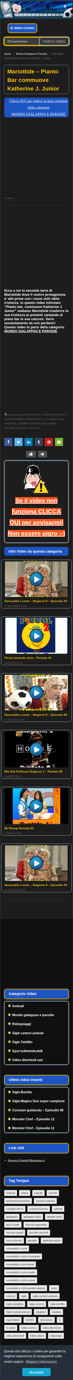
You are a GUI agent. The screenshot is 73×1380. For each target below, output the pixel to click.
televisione (46, 1320)
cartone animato (45, 1201)
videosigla (56, 1335)
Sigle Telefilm (22, 1042)
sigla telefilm (57, 1304)
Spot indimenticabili (27, 1051)
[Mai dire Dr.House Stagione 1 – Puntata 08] (36, 749)
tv (60, 1320)
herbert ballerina (35, 419)
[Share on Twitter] (18, 442)
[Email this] (59, 442)
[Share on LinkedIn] (29, 442)
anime (24, 1193)
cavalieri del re (14, 1209)
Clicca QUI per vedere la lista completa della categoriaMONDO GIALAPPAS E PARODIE (38, 107)
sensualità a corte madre (20, 1272)
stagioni (56, 1312)
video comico (29, 1328)
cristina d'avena (38, 1209)
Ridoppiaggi (21, 1024)
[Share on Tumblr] (39, 442)
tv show (10, 1328)
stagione (41, 1312)
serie (54, 1288)
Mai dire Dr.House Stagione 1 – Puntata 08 (33, 771)
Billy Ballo (34, 414)
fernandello (18, 419)
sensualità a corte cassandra (23, 1256)
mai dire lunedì (14, 1232)
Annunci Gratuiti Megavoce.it (26, 1160)
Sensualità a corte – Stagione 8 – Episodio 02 (35, 601)
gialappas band (32, 1216)
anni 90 (53, 1193)
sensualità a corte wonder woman (25, 1288)
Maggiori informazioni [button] (41, 1361)
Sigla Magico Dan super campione (38, 1101)
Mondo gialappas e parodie (31, 53)
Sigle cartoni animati (27, 1033)
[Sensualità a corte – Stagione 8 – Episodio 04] (36, 863)
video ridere (37, 1335)
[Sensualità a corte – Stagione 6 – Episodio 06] (36, 692)
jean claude (12, 1224)
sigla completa (14, 1304)
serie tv (10, 1296)
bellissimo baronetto (18, 1201)
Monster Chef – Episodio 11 (33, 1128)
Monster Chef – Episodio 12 (33, 1119)
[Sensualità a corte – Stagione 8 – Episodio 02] (36, 579)
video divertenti (15, 1335)
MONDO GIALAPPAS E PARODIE (30, 331)
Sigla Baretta (22, 1092)
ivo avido (50, 419)
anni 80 (38, 1193)
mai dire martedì (38, 1232)
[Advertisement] (36, 158)
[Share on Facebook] (8, 442)
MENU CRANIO (23, 28)
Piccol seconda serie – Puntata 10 (27, 657)
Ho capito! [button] (36, 1372)
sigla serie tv (36, 1304)
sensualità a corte (16, 1248)
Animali (18, 1006)
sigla (24, 1296)
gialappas (11, 1216)
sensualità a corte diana (20, 1264)
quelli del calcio (51, 1240)
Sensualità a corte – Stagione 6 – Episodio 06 (35, 714)
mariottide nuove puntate (43, 423)
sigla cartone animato (45, 1296)
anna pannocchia (18, 414)
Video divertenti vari (27, 1060)
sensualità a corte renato (20, 1280)
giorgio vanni (54, 1216)
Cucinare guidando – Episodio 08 (37, 1110)
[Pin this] (49, 442)
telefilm (30, 1320)
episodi (58, 1209)
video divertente (52, 1328)
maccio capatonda (36, 1224)
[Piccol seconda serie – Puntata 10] (36, 636)
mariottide (22, 423)
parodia (32, 1240)
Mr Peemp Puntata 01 (19, 828)
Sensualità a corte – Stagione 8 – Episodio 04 (35, 885)
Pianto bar (33, 428)
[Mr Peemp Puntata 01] (36, 806)
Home (7, 53)
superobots (12, 1320)
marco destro (14, 1240)
